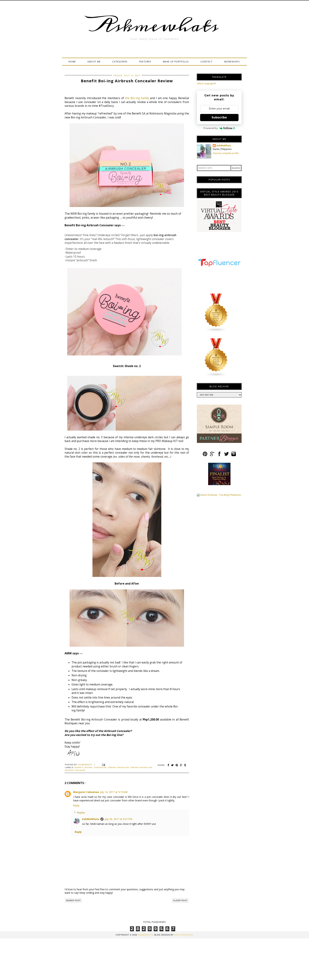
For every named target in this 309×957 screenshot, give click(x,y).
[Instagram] (234, 455)
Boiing (88, 767)
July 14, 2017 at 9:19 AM (113, 792)
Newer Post (73, 900)
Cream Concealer (118, 767)
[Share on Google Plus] (181, 765)
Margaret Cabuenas (86, 792)
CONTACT (206, 61)
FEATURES (145, 61)
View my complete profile (226, 153)
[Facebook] (219, 455)
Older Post (180, 900)
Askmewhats (154, 26)
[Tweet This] (172, 765)
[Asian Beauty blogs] (216, 331)
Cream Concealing (141, 767)
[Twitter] (226, 455)
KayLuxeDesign (183, 935)
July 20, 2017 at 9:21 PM (118, 819)
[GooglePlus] (212, 455)
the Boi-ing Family (137, 98)
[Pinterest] (205, 455)
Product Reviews (75, 770)
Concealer (100, 767)
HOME (72, 61)
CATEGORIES (119, 61)
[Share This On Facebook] (168, 765)
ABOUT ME (93, 61)
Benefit (79, 767)
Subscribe (219, 117)
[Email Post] (103, 765)
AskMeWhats (90, 819)
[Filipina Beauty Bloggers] (216, 376)
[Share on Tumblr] (185, 765)
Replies (81, 812)
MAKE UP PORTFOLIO (176, 61)
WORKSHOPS (232, 61)
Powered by (210, 128)
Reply (76, 805)
